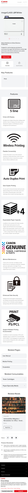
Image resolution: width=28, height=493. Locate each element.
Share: (3, 437)
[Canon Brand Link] (4, 2)
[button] (9, 38)
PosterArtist (6, 367)
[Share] (8, 438)
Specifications (19, 65)
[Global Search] (23, 2)
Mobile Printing (7, 361)
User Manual (7, 356)
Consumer (19, 2)
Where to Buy (6, 57)
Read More (7, 427)
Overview (7, 65)
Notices (5, 423)
